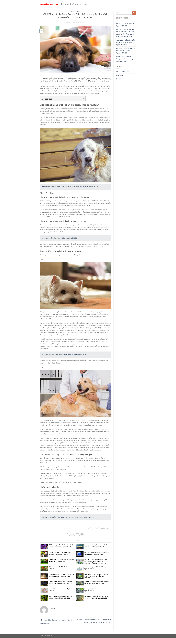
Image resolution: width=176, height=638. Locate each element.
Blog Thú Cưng (75, 11)
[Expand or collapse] (83, 98)
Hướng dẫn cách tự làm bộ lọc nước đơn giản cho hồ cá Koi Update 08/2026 (96, 546)
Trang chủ (67, 4)
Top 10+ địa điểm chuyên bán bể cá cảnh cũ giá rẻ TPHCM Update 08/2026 (97, 582)
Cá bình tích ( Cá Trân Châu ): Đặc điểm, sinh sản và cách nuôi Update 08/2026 (60, 582)
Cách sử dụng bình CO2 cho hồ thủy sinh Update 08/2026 (96, 568)
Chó (81, 4)
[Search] (61, 4)
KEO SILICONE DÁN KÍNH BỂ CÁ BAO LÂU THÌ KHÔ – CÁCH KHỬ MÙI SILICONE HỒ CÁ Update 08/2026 (96, 561)
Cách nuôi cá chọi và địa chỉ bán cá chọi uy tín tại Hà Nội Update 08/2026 (96, 553)
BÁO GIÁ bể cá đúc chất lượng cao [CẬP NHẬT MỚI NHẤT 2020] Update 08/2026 (96, 576)
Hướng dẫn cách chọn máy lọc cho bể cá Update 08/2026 (96, 589)
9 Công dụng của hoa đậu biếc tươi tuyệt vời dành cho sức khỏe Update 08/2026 (61, 546)
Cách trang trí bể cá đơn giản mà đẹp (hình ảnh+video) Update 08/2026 (61, 560)
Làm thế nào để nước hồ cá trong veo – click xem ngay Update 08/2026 (60, 553)
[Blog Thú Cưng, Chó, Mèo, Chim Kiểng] (49, 4)
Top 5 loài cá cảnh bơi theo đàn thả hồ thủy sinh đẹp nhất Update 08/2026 (60, 597)
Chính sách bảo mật (122, 72)
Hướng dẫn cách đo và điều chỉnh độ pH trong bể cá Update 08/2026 (64, 354)
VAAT (82, 22)
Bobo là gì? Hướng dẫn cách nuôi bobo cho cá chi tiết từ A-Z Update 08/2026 (96, 597)
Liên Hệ (118, 79)
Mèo (85, 4)
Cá (73, 4)
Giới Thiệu (119, 75)
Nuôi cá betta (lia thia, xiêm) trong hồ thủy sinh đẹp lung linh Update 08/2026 (61, 575)
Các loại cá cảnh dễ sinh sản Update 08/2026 (59, 568)
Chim (76, 4)
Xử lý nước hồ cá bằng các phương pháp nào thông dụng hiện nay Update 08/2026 (68, 517)
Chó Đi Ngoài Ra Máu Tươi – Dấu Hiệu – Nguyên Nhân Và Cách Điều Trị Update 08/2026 (70, 186)
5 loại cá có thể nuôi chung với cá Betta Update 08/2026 (60, 238)
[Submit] (134, 13)
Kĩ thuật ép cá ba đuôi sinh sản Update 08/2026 (60, 589)
